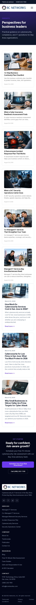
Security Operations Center (11, 527)
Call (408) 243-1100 (18, 471)
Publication (6, 542)
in (3, 500)
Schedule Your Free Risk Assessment (18, 464)
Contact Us (6, 546)
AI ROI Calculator (8, 568)
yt (12, 500)
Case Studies (6, 561)
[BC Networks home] (14, 8)
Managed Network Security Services (14, 516)
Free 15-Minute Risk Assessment (13, 558)
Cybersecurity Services (10, 523)
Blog (3, 554)
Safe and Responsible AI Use (12, 565)
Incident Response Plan (10, 520)
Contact (31, 599)
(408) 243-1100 (21, 2)
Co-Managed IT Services (10, 513)
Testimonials (6, 539)
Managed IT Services (9, 510)
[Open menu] (32, 7)
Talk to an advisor (8, 2)
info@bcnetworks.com (10, 586)
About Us (5, 535)
